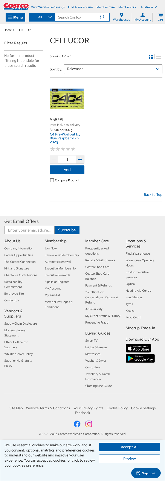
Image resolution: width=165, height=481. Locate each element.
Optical (131, 284)
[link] (67, 114)
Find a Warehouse (138, 253)
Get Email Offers (21, 221)
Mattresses (93, 354)
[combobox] (41, 17)
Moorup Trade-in (140, 327)
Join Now (51, 248)
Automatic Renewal (58, 262)
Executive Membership (60, 268)
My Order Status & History (102, 316)
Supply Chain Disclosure (20, 323)
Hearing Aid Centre (138, 291)
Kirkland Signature (16, 268)
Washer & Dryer (95, 361)
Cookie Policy (117, 408)
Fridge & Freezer (96, 347)
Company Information (18, 248)
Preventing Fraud (96, 322)
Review (129, 458)
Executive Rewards (57, 275)
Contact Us (11, 300)
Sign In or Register (57, 282)
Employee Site (14, 294)
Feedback (82, 413)
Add (67, 169)
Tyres (129, 304)
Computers (93, 367)
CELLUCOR (23, 30)
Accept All (130, 446)
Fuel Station (134, 297)
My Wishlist (52, 295)
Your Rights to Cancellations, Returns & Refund (101, 297)
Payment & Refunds (98, 285)
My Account (53, 288)
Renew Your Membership (62, 255)
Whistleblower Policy (18, 354)
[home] (16, 6)
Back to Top (153, 194)
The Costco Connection (20, 262)
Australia (147, 7)
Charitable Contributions (20, 275)
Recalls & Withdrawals (100, 260)
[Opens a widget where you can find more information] (146, 473)
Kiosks (130, 311)
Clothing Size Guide (98, 386)
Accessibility (93, 309)
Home (8, 30)
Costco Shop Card (97, 267)
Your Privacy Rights (88, 408)
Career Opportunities (18, 255)
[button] (104, 17)
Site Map (16, 408)
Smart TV (91, 340)
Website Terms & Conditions (48, 408)
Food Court (133, 317)
